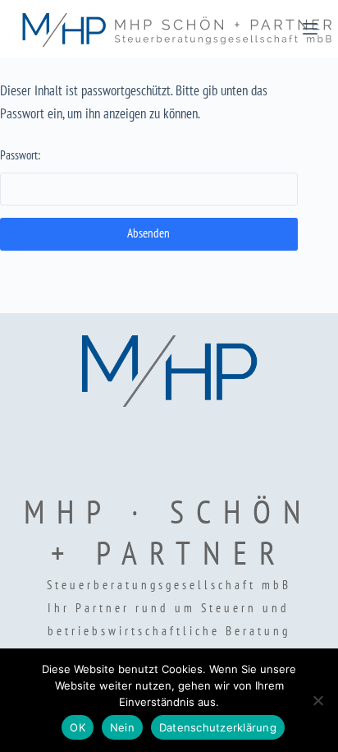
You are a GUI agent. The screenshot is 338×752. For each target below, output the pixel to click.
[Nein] (317, 700)
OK (77, 727)
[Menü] (310, 28)
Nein (122, 727)
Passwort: (20, 155)
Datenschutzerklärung (217, 727)
